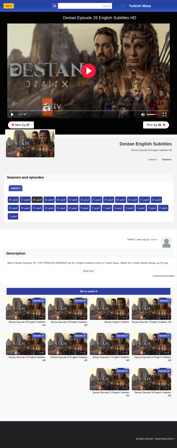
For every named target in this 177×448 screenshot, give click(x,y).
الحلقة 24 (61, 199)
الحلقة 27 (25, 199)
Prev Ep (155, 125)
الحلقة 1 (13, 216)
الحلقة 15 (13, 208)
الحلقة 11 (61, 208)
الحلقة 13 (37, 208)
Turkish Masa (140, 6)
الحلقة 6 (118, 208)
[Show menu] (123, 5)
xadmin (153, 239)
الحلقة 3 (152, 208)
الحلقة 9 (84, 208)
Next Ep (21, 125)
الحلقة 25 (49, 199)
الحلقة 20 (108, 199)
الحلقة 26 (37, 199)
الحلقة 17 (144, 199)
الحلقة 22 (84, 199)
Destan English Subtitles (117, 322)
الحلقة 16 (156, 199)
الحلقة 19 (120, 199)
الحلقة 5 (129, 208)
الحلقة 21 (96, 199)
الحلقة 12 (49, 208)
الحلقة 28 (13, 199)
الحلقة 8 (96, 208)
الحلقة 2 (163, 208)
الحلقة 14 (25, 208)
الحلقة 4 (141, 208)
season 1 (15, 188)
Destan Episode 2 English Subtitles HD (151, 322)
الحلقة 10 (72, 208)
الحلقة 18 (132, 199)
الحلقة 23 (72, 199)
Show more (88, 271)
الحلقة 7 (107, 208)
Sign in (8, 6)
